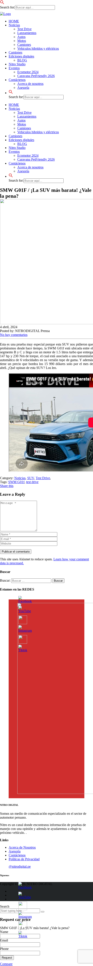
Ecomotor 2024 (27, 72)
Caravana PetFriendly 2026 (36, 76)
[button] (2, 3)
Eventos (14, 68)
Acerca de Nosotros (22, 847)
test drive (32, 482)
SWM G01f (16, 482)
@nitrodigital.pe (20, 866)
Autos (21, 37)
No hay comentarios (13, 335)
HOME (14, 21)
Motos (21, 41)
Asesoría (23, 87)
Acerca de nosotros (30, 84)
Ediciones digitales (21, 56)
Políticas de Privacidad (24, 859)
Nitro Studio (17, 64)
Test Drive (24, 29)
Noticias (14, 25)
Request (7, 957)
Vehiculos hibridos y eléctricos (38, 48)
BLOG (22, 60)
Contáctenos (17, 80)
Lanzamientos (26, 33)
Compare (6, 964)
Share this (6, 486)
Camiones (24, 44)
